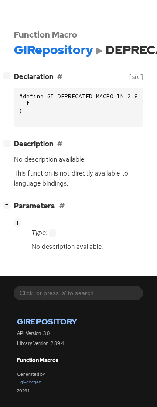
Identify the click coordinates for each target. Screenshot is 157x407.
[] (8, 75)
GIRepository (47, 321)
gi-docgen (30, 382)
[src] (136, 76)
